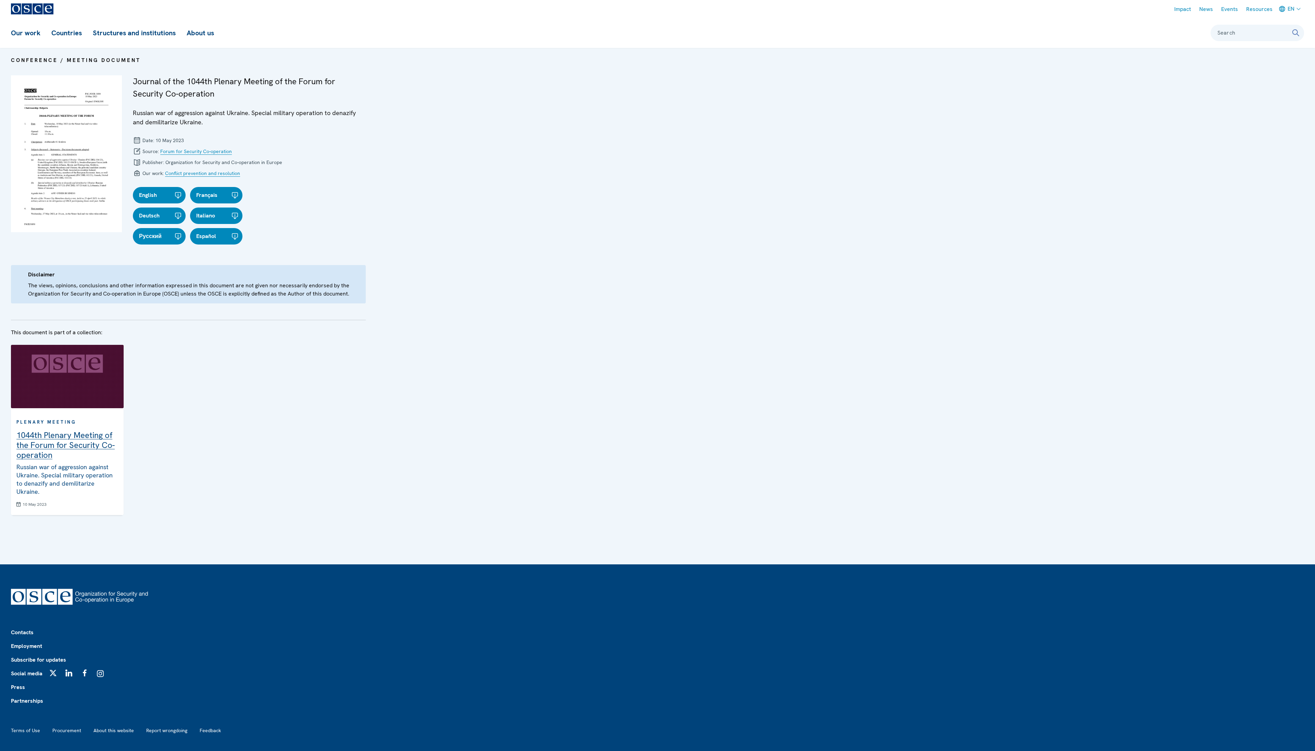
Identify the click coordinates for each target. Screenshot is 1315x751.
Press (18, 687)
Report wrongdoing (166, 730)
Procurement (66, 730)
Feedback (210, 730)
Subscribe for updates (38, 659)
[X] (53, 673)
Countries (66, 32)
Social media (26, 673)
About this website (113, 730)
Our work (25, 32)
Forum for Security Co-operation (196, 151)
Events (1229, 9)
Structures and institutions (134, 32)
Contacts (22, 632)
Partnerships (27, 700)
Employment (26, 646)
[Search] (1296, 33)
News (1206, 9)
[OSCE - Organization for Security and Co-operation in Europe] (32, 8)
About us (200, 32)
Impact (1182, 9)
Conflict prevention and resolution (202, 173)
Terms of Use (25, 730)
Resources (1259, 9)
